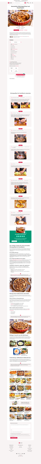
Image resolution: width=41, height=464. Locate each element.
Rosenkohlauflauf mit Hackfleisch (12, 391)
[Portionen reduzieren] (10, 42)
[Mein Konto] (30, 3)
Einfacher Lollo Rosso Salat (26, 347)
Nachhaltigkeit (29, 449)
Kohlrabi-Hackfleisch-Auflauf (23, 384)
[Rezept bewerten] (20, 236)
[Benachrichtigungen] (29, 3)
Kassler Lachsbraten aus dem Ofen (12, 420)
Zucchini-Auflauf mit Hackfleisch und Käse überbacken (12, 384)
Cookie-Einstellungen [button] (30, 451)
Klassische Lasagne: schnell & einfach (12, 399)
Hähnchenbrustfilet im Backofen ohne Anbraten (13, 412)
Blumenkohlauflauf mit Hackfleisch (28, 384)
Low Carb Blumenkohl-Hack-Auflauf (20, 391)
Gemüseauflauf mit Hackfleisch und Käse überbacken (12, 376)
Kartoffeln (13, 44)
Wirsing (13, 54)
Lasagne (11, 449)
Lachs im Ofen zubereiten (23, 399)
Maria (28, 36)
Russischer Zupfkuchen (11, 450)
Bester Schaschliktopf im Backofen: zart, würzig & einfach (27, 412)
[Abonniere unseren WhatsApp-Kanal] (19, 453)
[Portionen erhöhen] (21, 42)
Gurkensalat (11, 347)
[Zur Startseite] (10, 3)
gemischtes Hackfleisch (14, 49)
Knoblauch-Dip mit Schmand (19, 347)
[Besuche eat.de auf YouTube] (16, 453)
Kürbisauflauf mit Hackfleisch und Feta (19, 376)
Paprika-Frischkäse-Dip (16, 355)
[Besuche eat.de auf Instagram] (18, 453)
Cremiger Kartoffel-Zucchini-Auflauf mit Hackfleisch (26, 391)
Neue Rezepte (11, 448)
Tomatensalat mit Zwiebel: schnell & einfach (24, 355)
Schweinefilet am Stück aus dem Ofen (26, 420)
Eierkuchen (11, 451)
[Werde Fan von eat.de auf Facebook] (24, 453)
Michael (22, 36)
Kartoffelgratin (17, 399)
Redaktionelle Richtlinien (29, 450)
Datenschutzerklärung (30, 448)
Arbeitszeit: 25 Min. (18, 27)
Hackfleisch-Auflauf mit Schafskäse (17, 384)
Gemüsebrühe (14, 55)
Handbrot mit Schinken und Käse (19, 420)
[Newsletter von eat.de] (20, 403)
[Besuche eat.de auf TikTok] (21, 453)
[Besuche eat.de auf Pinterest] (22, 453)
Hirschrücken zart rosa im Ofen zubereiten (20, 412)
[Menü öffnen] (32, 3)
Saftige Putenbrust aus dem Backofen (28, 399)
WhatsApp (21, 447)
